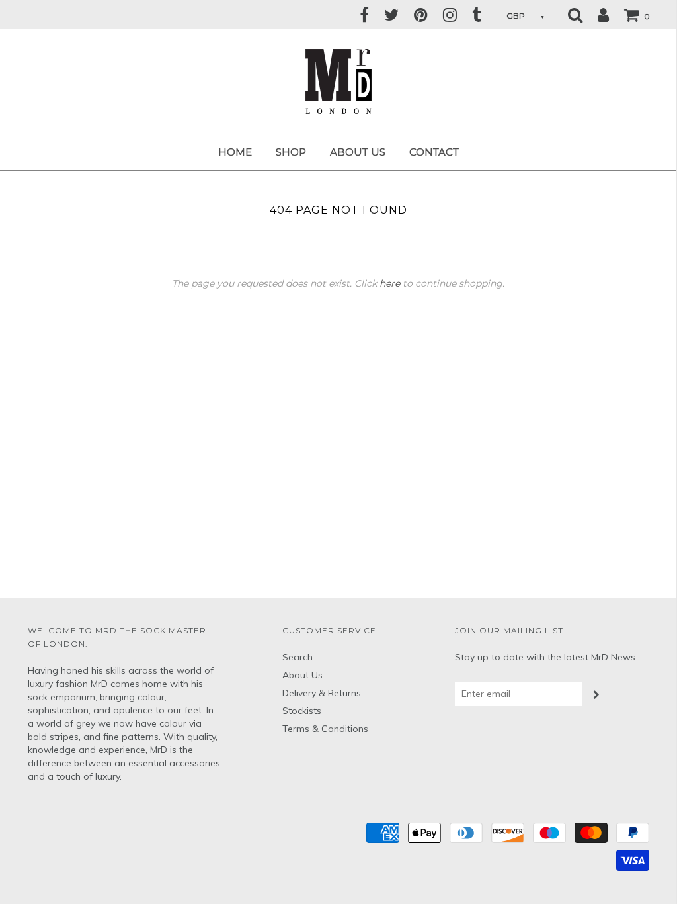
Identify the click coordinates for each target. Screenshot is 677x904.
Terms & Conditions (325, 729)
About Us (357, 152)
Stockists (301, 711)
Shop (291, 152)
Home (235, 152)
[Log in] (596, 15)
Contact (434, 152)
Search (297, 657)
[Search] (575, 15)
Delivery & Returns (321, 693)
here (389, 283)
